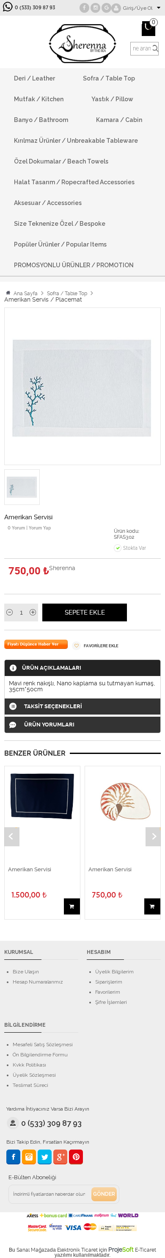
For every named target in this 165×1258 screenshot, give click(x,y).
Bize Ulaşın (26, 972)
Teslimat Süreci (30, 1085)
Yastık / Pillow (112, 99)
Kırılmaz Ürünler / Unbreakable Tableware (76, 140)
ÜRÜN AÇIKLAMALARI (51, 668)
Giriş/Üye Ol (137, 8)
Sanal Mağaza (33, 1250)
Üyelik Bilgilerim (114, 972)
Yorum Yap (40, 528)
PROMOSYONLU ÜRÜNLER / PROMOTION (74, 265)
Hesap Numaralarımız (38, 982)
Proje (121, 1249)
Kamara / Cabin (119, 119)
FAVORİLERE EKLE (100, 645)
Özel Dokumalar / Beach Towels (61, 161)
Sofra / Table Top (109, 78)
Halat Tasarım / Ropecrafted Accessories (74, 182)
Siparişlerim (108, 982)
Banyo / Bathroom (41, 119)
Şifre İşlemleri (111, 1002)
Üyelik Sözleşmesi (34, 1075)
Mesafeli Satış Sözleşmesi (43, 1044)
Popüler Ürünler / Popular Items (60, 244)
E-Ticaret (145, 1250)
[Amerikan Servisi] (42, 796)
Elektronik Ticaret (77, 1250)
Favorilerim (107, 992)
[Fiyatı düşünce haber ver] (36, 646)
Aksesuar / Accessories (48, 203)
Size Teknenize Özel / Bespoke (59, 223)
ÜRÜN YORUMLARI (49, 724)
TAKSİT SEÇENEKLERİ (53, 706)
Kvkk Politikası (29, 1065)
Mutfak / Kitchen (38, 99)
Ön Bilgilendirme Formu (40, 1055)
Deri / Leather (34, 78)
